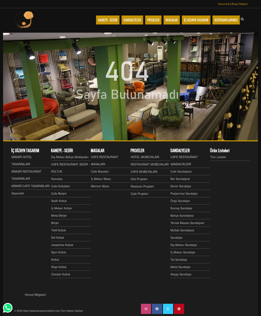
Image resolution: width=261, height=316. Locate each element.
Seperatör (17, 193)
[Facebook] (157, 309)
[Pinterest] (179, 309)
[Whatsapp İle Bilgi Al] (8, 308)
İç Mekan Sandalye (182, 252)
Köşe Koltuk (58, 267)
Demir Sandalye (180, 186)
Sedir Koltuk (59, 201)
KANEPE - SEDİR (62, 150)
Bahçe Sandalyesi (182, 215)
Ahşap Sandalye (180, 274)
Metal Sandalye (180, 267)
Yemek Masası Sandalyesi (187, 223)
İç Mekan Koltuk (61, 208)
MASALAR (97, 150)
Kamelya (56, 179)
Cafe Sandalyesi (180, 171)
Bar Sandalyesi (180, 179)
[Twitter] (168, 309)
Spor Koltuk (58, 252)
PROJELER (137, 150)
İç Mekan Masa (101, 179)
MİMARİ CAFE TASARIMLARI (30, 186)
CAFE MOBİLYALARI (144, 172)
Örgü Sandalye (180, 201)
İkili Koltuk (57, 237)
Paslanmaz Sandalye (184, 193)
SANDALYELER (180, 150)
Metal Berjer (59, 215)
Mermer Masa (100, 186)
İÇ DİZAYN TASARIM (25, 150)
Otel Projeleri (139, 179)
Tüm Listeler (218, 157)
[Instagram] (146, 309)
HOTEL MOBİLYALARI (145, 157)
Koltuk (55, 259)
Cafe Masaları (100, 171)
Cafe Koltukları (60, 186)
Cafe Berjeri (58, 193)
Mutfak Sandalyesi (182, 230)
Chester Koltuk (60, 274)
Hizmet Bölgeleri (35, 295)
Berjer (55, 223)
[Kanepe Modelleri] (24, 20)
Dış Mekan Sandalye (183, 245)
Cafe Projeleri (139, 194)
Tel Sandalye (178, 259)
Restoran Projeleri (142, 186)
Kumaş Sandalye (181, 208)
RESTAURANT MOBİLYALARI (150, 164)
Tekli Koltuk (58, 230)
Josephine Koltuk (62, 245)
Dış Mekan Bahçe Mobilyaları (69, 157)
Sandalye (176, 237)
